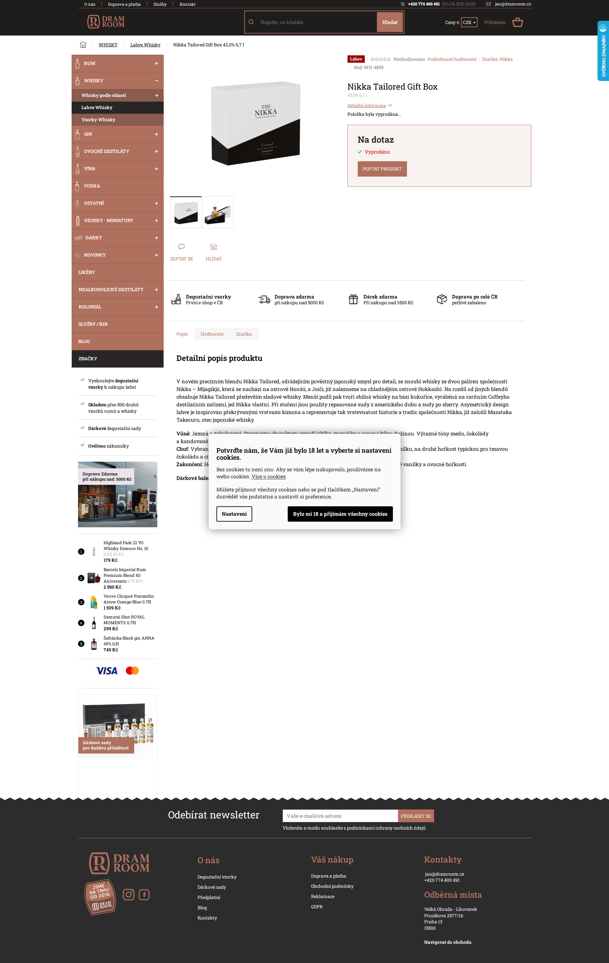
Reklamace (322, 896)
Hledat (389, 22)
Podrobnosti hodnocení (452, 59)
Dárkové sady (212, 887)
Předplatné (209, 897)
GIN (88, 134)
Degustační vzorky (217, 877)
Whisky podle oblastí (104, 95)
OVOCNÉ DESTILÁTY (106, 151)
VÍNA (89, 168)
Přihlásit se (416, 816)
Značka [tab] (244, 334)
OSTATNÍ (94, 203)
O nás (89, 4)
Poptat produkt (382, 169)
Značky (88, 358)
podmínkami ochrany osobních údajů (386, 828)
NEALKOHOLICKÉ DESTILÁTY (111, 289)
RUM (89, 63)
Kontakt (188, 4)
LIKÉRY (86, 272)
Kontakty (207, 918)
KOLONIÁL (90, 307)
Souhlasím (340, 514)
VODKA (92, 186)
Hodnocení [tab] (212, 334)
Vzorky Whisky (98, 119)
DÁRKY (94, 238)
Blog (202, 907)
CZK (467, 22)
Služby (160, 4)
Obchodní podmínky (332, 886)
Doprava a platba (124, 4)
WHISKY (93, 80)
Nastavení (234, 514)
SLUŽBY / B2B (92, 324)
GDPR (317, 906)
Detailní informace (366, 105)
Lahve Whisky (97, 107)
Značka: (497, 59)
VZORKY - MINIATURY (108, 220)
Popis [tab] (182, 334)
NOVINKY (95, 255)
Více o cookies (269, 476)
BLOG (84, 341)
